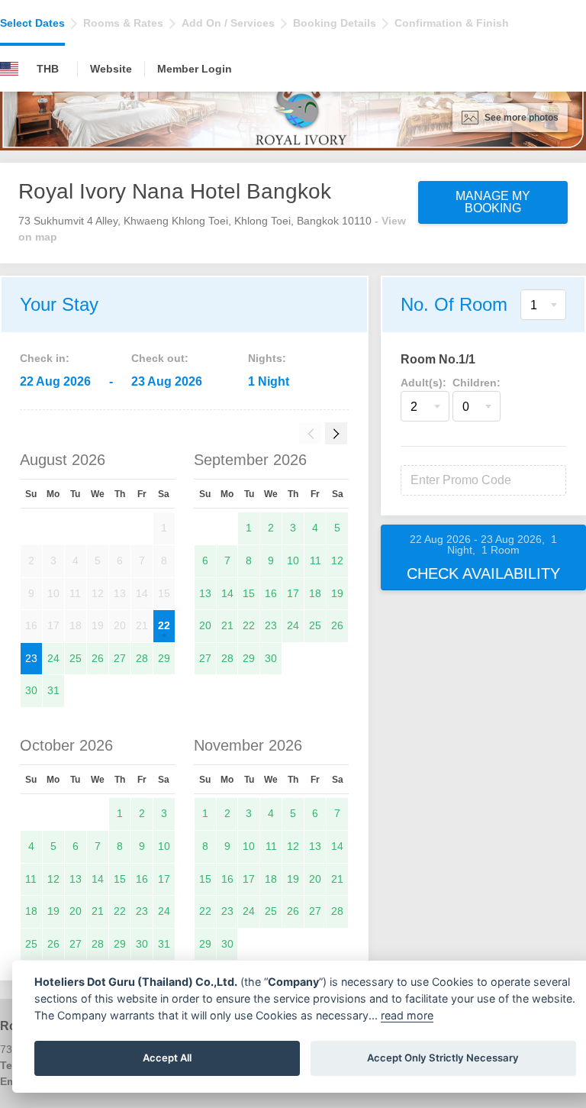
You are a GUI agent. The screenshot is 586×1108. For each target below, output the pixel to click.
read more (407, 1015)
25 (75, 658)
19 (337, 593)
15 (249, 593)
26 (98, 658)
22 (164, 625)
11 (315, 560)
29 (164, 658)
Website (111, 69)
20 (205, 625)
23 (31, 658)
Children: (476, 382)
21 (227, 625)
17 (293, 593)
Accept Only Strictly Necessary (443, 1057)
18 (315, 593)
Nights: (267, 358)
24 (53, 658)
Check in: (44, 358)
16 (271, 593)
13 (205, 593)
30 (31, 690)
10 (293, 560)
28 (142, 658)
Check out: (159, 358)
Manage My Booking (493, 202)
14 (227, 593)
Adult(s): (423, 382)
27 (120, 658)
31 (53, 690)
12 (337, 560)
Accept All (167, 1057)
